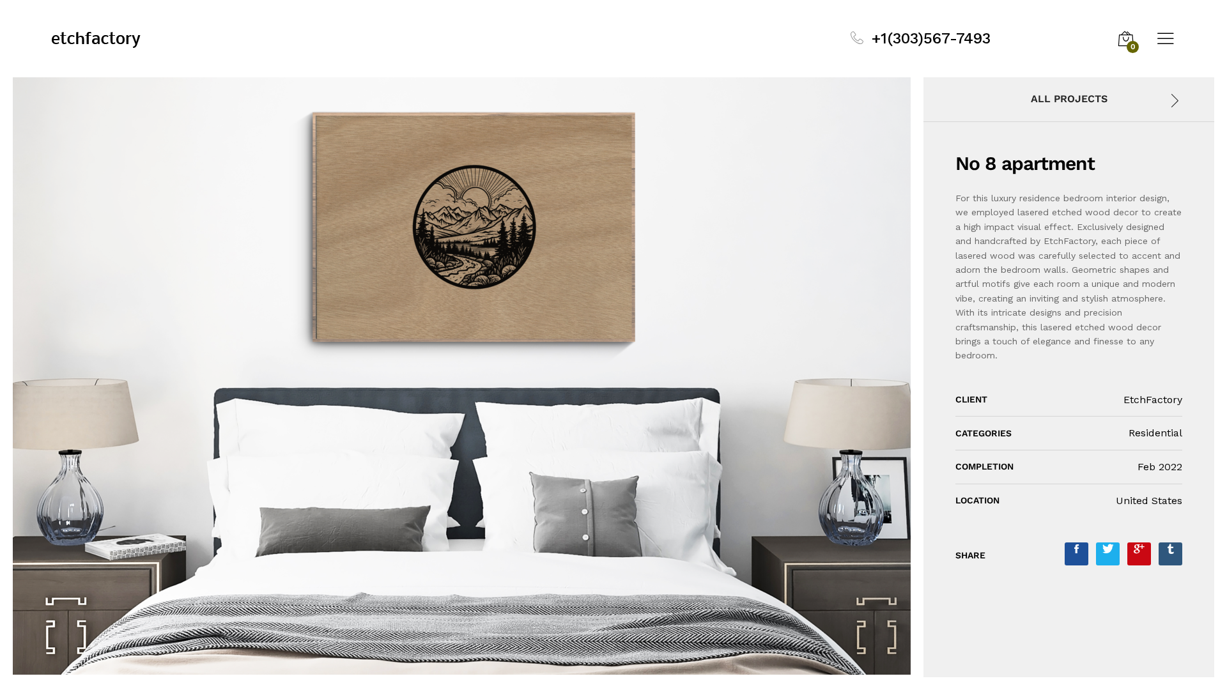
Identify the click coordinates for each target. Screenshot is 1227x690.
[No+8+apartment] (1108, 553)
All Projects (1069, 99)
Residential (1155, 433)
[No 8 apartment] (1076, 553)
